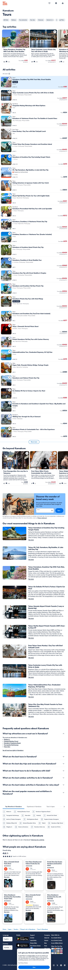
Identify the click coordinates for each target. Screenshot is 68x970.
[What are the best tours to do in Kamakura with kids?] (63, 771)
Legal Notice (33, 940)
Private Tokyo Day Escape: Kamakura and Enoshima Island (54, 863)
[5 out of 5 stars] (12, 866)
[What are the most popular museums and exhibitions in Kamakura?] (63, 792)
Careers (46, 940)
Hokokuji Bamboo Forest (11, 741)
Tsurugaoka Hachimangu (11, 745)
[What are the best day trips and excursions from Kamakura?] (63, 763)
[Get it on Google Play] (22, 939)
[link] (34, 82)
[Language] (56, 3)
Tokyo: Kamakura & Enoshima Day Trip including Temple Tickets (12, 896)
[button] (34, 82)
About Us (46, 937)
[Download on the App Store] (22, 945)
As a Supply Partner (56, 937)
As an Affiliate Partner (57, 943)
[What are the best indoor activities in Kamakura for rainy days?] (63, 785)
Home (4, 929)
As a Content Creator (56, 940)
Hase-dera (7, 747)
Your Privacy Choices (35, 945)
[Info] (9, 73)
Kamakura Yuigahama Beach (12, 743)
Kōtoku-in (7, 739)
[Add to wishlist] (26, 31)
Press (45, 945)
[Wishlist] (49, 3)
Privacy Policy (33, 943)
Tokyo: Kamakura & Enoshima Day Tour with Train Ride (54, 896)
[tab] (13, 806)
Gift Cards (47, 948)
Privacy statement (42, 518)
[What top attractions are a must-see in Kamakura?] (63, 733)
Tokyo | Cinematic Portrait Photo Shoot (11, 862)
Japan (10, 929)
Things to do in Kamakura (27, 929)
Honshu (16, 929)
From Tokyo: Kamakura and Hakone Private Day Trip (33, 862)
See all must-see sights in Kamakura (13, 750)
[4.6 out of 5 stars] (8, 856)
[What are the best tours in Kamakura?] (63, 756)
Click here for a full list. (37, 840)
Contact (32, 937)
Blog (45, 943)
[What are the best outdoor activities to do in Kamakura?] (63, 778)
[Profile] (62, 3)
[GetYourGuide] (5, 3)
